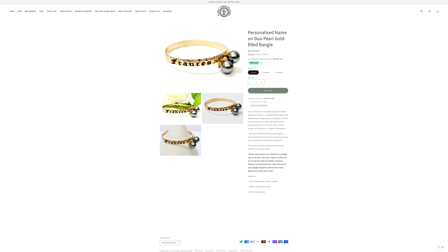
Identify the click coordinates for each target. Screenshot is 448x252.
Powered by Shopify (186, 251)
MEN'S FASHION (125, 11)
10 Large (280, 73)
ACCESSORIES (66, 11)
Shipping (251, 54)
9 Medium (267, 73)
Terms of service (221, 251)
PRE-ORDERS (30, 11)
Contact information (246, 251)
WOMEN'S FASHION (83, 11)
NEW (20, 11)
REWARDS (167, 11)
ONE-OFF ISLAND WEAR (105, 11)
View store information (259, 105)
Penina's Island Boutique (172, 251)
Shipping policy (233, 251)
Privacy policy (209, 251)
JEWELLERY (52, 11)
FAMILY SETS (140, 11)
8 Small (253, 72)
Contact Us (154, 11)
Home (12, 11)
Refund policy (198, 251)
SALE (41, 11)
